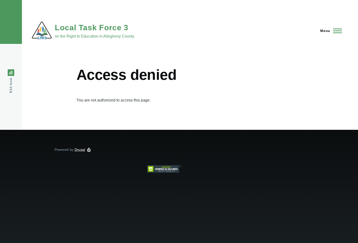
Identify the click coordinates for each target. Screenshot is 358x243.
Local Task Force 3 (91, 27)
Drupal (80, 150)
